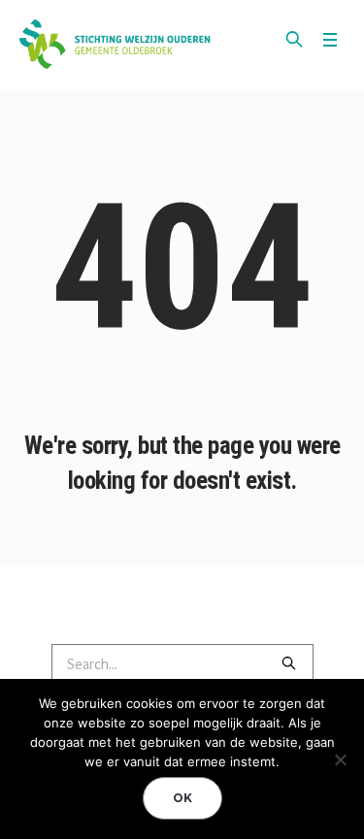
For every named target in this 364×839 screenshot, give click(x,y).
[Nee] (339, 759)
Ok (182, 798)
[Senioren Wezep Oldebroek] (116, 44)
